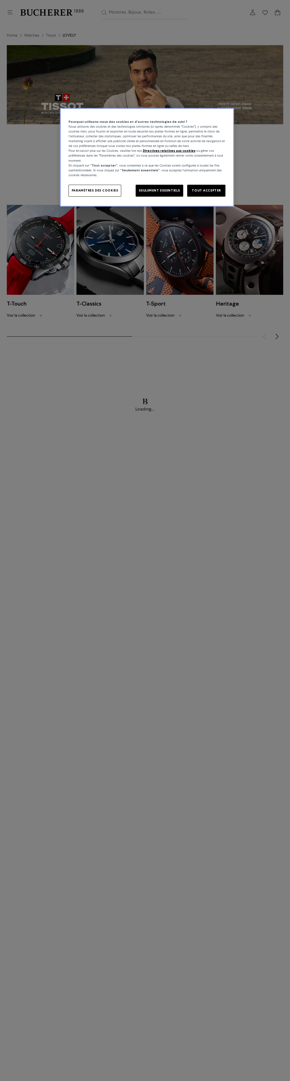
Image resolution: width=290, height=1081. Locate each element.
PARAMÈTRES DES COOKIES (95, 190)
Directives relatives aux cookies (169, 151)
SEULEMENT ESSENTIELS (159, 190)
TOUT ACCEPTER (206, 190)
